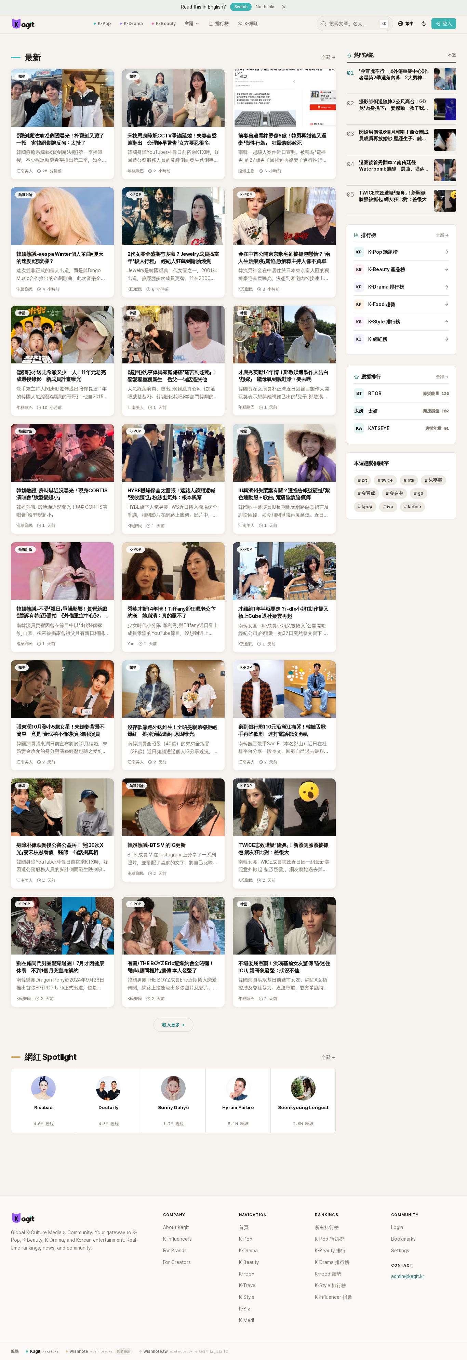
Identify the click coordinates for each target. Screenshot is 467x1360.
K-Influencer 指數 (333, 1297)
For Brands (175, 1250)
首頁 (244, 1227)
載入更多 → (173, 1024)
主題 (189, 23)
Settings (400, 1250)
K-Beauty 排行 (330, 1250)
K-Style (246, 1297)
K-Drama (133, 23)
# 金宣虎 (366, 493)
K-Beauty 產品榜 (380, 269)
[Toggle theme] (423, 23)
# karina (412, 506)
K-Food (246, 1274)
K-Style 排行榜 (378, 321)
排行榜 (222, 23)
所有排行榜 (327, 1227)
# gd (418, 493)
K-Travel (247, 1285)
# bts (409, 480)
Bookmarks (403, 1239)
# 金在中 (394, 493)
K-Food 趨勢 (375, 304)
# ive (388, 506)
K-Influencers (177, 1239)
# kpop (365, 506)
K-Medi (246, 1320)
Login (397, 1227)
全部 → (329, 57)
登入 (447, 23)
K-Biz (244, 1308)
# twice (385, 480)
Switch (241, 6)
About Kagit (176, 1227)
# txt (362, 480)
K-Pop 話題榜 (377, 252)
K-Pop (104, 23)
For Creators (177, 1262)
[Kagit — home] (23, 23)
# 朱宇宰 (433, 480)
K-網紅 (251, 23)
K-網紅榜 (371, 339)
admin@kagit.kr (407, 1276)
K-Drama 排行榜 (380, 287)
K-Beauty (166, 23)
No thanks (266, 6)
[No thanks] (283, 7)
